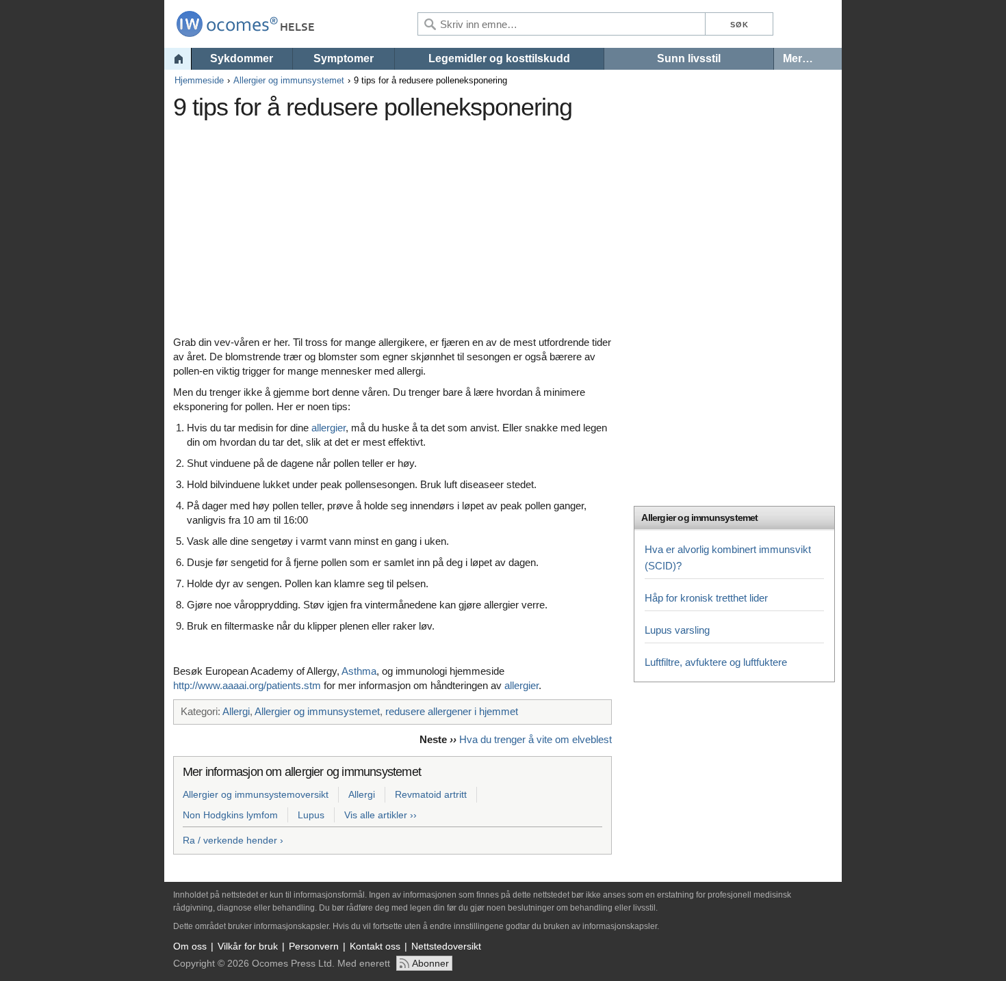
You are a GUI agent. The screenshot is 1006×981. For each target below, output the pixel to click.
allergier (328, 427)
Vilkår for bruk (248, 946)
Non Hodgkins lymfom (230, 814)
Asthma (358, 671)
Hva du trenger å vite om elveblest (535, 739)
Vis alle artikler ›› (380, 814)
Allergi (236, 711)
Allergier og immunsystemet (288, 80)
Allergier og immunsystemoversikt (255, 794)
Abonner (430, 963)
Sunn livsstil (689, 58)
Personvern (314, 946)
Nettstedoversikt (446, 946)
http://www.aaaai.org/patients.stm (247, 685)
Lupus (311, 814)
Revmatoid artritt (431, 794)
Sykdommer (241, 58)
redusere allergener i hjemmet (451, 711)
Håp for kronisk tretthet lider (706, 598)
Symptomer (343, 58)
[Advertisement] (423, 222)
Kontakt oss (375, 946)
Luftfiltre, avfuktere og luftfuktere (716, 662)
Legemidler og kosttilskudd (499, 58)
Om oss (190, 946)
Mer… (798, 58)
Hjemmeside (199, 80)
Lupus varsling (677, 630)
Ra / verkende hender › (233, 840)
